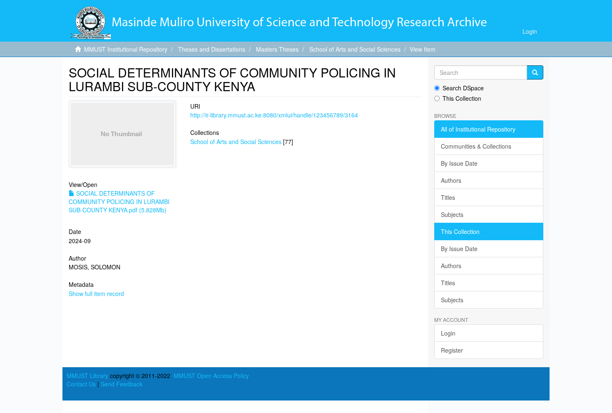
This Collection (462, 98)
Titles (448, 197)
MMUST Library (87, 375)
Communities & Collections (476, 146)
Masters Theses (277, 49)
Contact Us (81, 384)
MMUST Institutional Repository (125, 49)
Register (452, 350)
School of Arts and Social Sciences (355, 49)
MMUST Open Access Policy (211, 375)
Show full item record (96, 293)
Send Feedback (121, 384)
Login (448, 333)
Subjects (452, 214)
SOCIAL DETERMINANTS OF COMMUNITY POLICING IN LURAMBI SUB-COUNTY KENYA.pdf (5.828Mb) (119, 201)
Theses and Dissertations (211, 49)
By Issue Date (459, 163)
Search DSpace (463, 88)
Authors (451, 180)
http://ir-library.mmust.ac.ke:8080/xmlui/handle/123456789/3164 (274, 115)
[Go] (535, 72)
